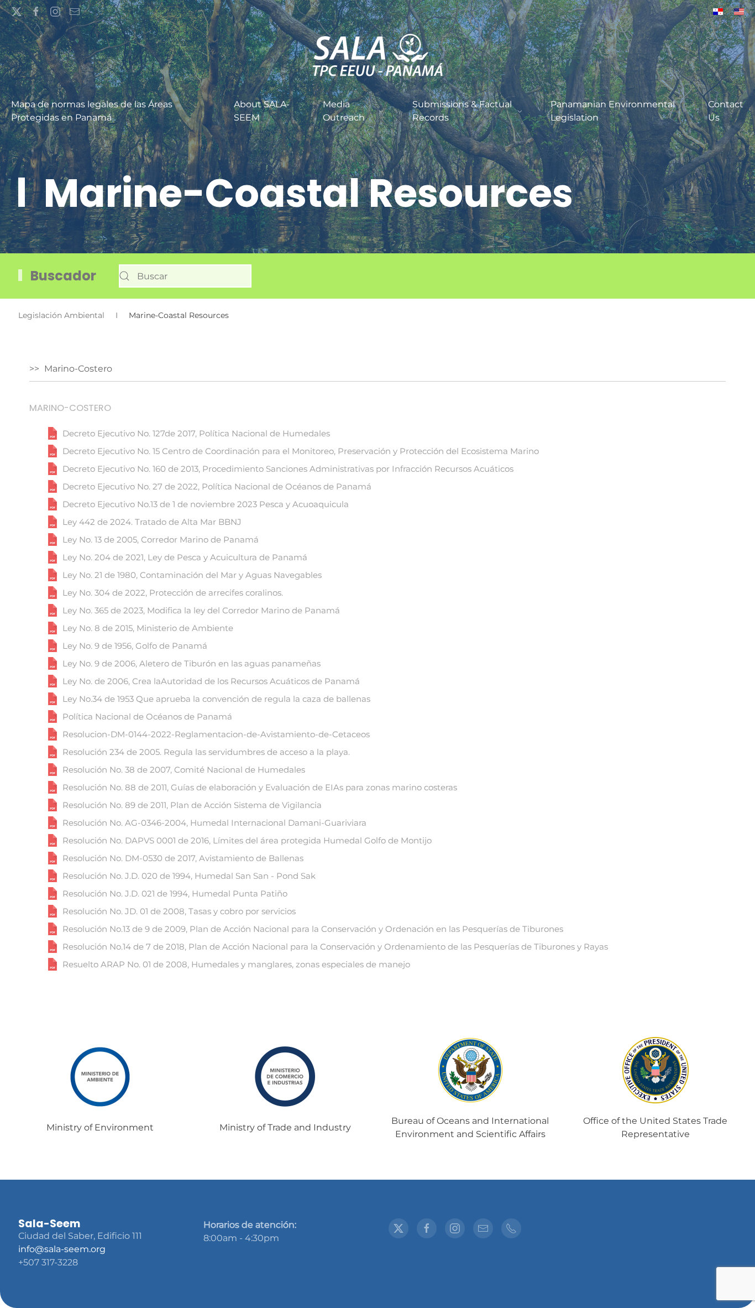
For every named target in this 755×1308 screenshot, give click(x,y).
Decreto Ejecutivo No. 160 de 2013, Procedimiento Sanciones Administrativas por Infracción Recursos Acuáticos (287, 469)
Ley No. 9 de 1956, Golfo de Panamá (134, 646)
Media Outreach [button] (344, 111)
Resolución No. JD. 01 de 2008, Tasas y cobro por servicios (179, 911)
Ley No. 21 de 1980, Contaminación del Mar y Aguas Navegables (192, 575)
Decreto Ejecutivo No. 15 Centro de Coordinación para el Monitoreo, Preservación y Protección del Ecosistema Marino (300, 451)
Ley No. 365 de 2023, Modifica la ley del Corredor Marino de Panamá (201, 611)
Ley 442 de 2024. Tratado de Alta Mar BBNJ (152, 522)
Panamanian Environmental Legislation (612, 111)
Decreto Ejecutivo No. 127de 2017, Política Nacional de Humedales (196, 434)
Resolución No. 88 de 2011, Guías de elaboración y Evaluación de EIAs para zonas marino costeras (259, 788)
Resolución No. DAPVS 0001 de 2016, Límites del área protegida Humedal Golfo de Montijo (247, 841)
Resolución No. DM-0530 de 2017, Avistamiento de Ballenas (182, 858)
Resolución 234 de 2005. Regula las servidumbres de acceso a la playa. (206, 752)
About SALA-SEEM (262, 111)
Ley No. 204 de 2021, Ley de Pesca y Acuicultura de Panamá (184, 557)
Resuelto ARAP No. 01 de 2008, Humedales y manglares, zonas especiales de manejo (236, 965)
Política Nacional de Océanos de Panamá (147, 717)
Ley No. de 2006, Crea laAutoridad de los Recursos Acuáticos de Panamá (211, 681)
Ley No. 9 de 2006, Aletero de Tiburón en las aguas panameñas (191, 664)
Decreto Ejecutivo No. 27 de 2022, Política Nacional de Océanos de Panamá (216, 487)
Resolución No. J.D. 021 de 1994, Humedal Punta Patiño (174, 894)
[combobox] (185, 276)
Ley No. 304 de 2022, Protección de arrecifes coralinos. (172, 593)
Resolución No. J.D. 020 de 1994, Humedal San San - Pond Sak (189, 876)
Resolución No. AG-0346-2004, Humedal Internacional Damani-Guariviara (214, 823)
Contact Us (725, 111)
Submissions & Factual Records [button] (462, 111)
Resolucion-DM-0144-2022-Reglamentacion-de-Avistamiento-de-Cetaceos (216, 734)
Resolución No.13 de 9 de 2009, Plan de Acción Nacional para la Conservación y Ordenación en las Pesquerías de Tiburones (312, 929)
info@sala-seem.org (62, 1249)
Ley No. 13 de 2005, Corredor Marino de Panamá (160, 540)
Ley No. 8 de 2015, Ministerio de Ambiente (147, 628)
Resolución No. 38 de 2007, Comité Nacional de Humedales (183, 770)
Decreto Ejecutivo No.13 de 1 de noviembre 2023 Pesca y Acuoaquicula (205, 504)
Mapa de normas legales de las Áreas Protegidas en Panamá (91, 111)
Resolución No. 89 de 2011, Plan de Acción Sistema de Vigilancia (192, 805)
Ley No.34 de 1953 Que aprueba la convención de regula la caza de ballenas (216, 699)
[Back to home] (377, 56)
